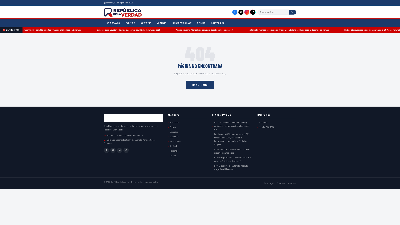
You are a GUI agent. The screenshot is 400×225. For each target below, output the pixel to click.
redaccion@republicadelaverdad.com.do (125, 135)
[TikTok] (252, 12)
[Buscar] (292, 12)
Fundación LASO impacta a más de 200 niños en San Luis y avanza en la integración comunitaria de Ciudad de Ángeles (231, 139)
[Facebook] (234, 12)
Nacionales (113, 23)
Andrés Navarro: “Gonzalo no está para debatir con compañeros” (199, 30)
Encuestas (263, 122)
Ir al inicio (200, 84)
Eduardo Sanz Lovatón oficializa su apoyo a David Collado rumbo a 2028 (123, 30)
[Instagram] (246, 12)
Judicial (173, 146)
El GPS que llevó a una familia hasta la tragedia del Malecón (231, 167)
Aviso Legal (269, 183)
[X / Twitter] (240, 12)
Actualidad (218, 23)
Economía (146, 23)
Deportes (174, 132)
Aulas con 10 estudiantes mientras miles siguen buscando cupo (232, 151)
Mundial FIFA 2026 (266, 127)
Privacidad (281, 183)
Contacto (292, 183)
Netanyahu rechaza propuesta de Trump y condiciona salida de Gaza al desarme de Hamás (283, 30)
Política (130, 23)
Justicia (161, 23)
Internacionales (182, 23)
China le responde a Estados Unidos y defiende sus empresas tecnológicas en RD (231, 126)
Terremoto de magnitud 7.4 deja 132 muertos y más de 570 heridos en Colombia (41, 30)
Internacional (175, 141)
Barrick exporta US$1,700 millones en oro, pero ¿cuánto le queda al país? (232, 159)
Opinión (201, 23)
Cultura (173, 127)
